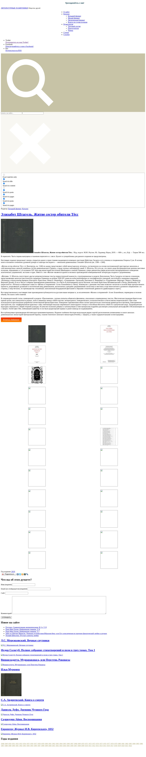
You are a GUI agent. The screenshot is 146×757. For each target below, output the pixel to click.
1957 (35, 743)
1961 (50, 743)
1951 (13, 743)
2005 (68, 745)
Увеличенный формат (76, 20)
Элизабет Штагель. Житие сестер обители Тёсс (39, 214)
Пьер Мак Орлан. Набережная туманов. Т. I (22, 631)
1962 (53, 743)
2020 (123, 745)
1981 (123, 743)
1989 (9, 745)
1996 (35, 745)
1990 (13, 745)
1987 (2, 745)
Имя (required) (6, 585)
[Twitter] (20, 574)
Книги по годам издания (77, 22)
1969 (79, 743)
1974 (97, 743)
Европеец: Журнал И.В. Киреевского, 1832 (27, 729)
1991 (17, 745)
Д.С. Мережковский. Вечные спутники (25, 640)
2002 (57, 745)
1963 (57, 743)
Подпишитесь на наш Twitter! (16, 42)
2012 (93, 745)
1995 (31, 745)
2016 (108, 745)
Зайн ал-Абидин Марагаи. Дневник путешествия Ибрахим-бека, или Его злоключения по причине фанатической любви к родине (56, 633)
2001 (53, 745)
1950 (9, 743)
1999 (46, 745)
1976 (104, 743)
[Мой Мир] (25, 574)
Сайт (3, 593)
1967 (71, 743)
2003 (61, 745)
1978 (112, 743)
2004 (64, 745)
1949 (6, 743)
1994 (28, 745)
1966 (68, 743)
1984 (134, 743)
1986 (141, 743)
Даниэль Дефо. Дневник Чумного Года (25, 709)
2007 (75, 745)
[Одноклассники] (22, 574)
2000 (50, 745)
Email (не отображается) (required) (14, 589)
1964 (61, 743)
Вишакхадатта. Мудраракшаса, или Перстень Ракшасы (35, 659)
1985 (137, 743)
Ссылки (66, 35)
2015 (104, 745)
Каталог (66, 14)
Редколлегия (68, 24)
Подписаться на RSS (13, 51)
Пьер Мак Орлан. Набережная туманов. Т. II (22, 629)
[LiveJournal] (27, 574)
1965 (64, 743)
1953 (20, 743)
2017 (112, 745)
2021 (126, 745)
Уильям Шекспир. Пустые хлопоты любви (22, 636)
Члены (70, 30)
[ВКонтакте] (18, 574)
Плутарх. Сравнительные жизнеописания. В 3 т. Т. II (26, 627)
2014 (101, 745)
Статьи (66, 32)
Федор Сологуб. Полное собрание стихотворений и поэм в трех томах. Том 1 (48, 650)
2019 (13, 572)
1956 (31, 743)
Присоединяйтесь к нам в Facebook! (19, 46)
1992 (20, 745)
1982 (126, 743)
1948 (2, 743)
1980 (119, 743)
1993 (24, 745)
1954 (24, 743)
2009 (82, 745)
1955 (28, 743)
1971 (86, 743)
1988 (6, 745)
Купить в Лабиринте (11, 320)
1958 (39, 743)
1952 (17, 743)
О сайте (66, 12)
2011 (90, 745)
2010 (86, 745)
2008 (79, 745)
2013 (97, 745)
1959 (42, 743)
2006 (71, 745)
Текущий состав (74, 26)
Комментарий (6, 613)
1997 (39, 745)
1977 (108, 743)
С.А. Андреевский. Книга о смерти (22, 699)
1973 (93, 743)
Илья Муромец (10, 669)
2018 (115, 745)
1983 (130, 743)
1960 (46, 743)
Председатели (73, 28)
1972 (90, 743)
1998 (42, 745)
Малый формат (74, 18)
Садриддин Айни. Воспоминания (21, 719)
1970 (82, 743)
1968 (75, 743)
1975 (101, 743)
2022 (130, 745)
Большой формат (74, 16)
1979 (115, 743)
